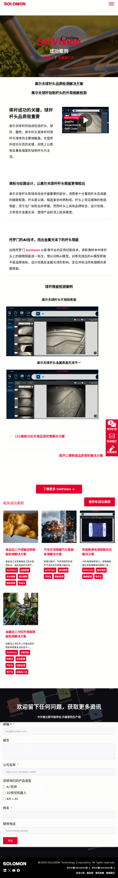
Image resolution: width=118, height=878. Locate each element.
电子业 (98, 576)
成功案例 (23, 576)
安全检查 (10, 576)
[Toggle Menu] (111, 3)
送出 (10, 840)
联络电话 (9, 824)
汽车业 (48, 576)
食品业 (22, 583)
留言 (6, 740)
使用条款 (99, 873)
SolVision (33, 250)
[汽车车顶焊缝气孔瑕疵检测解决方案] (58, 513)
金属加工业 (66, 58)
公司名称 (9, 765)
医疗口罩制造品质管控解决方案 (81, 456)
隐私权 (90, 873)
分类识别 (24, 652)
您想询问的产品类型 (17, 781)
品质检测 (24, 570)
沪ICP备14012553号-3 (79, 868)
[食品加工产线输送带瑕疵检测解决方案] (20, 513)
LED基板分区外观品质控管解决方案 (40, 436)
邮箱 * (7, 724)
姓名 (6, 808)
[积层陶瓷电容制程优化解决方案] (97, 513)
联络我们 (110, 873)
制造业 (48, 58)
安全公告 (80, 873)
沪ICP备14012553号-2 (103, 868)
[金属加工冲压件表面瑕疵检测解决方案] (20, 595)
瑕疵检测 (10, 583)
